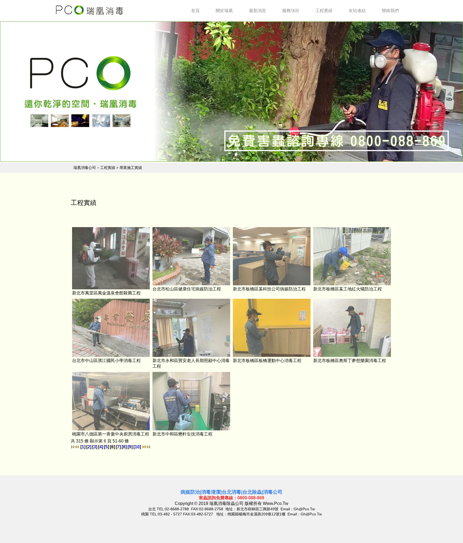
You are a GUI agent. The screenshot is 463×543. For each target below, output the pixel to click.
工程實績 (324, 10)
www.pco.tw (275, 503)
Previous (19, 93)
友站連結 (357, 10)
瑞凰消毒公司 (84, 167)
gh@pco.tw (304, 509)
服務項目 (290, 10)
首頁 (195, 10)
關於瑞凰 (224, 10)
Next (444, 93)
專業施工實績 (131, 167)
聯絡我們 (390, 10)
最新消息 (257, 10)
